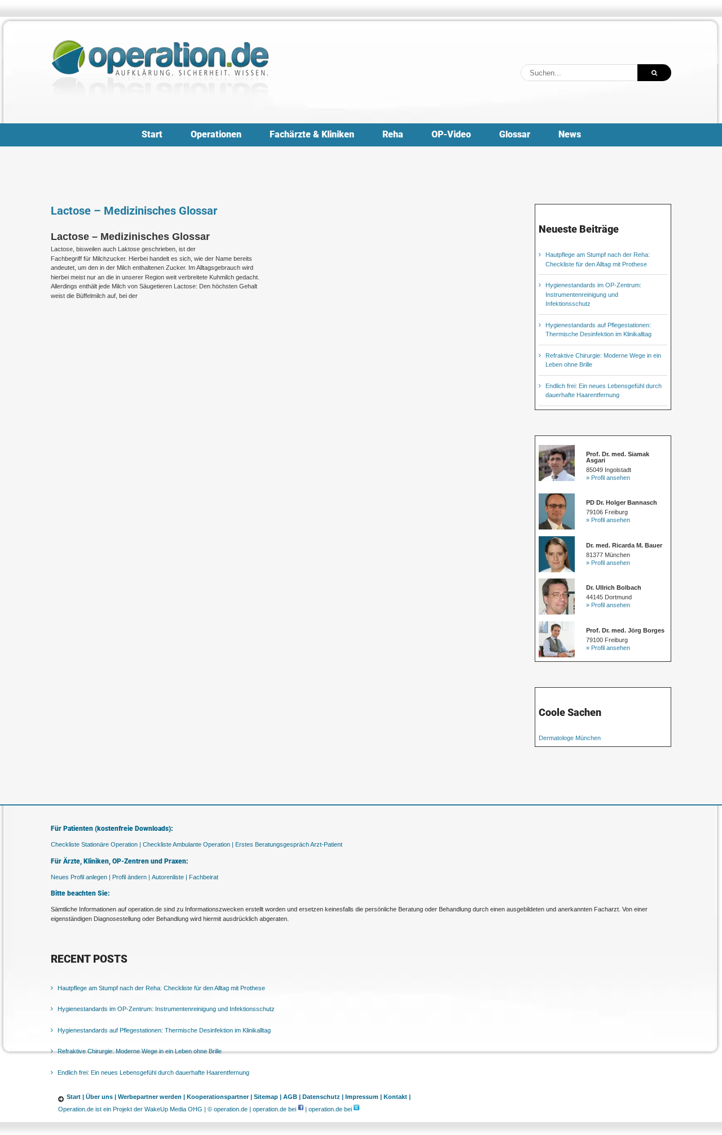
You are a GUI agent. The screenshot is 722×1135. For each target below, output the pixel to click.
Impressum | (363, 1096)
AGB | (292, 1096)
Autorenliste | (169, 877)
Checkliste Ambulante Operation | (188, 844)
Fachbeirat (203, 877)
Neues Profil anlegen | (81, 877)
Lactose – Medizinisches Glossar (134, 210)
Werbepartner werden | (151, 1096)
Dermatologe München (570, 738)
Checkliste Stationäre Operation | (96, 844)
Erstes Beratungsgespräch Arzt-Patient (288, 844)
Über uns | (101, 1096)
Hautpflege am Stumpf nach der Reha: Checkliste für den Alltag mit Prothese (161, 988)
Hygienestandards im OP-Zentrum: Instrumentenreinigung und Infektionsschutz (593, 294)
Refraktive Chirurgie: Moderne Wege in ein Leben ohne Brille (140, 1051)
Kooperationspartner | (219, 1096)
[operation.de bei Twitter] (356, 1109)
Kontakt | (397, 1096)
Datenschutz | (323, 1096)
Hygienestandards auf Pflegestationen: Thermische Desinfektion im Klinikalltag (164, 1030)
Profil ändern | (131, 877)
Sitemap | (267, 1096)
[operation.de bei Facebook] (300, 1109)
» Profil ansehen (608, 477)
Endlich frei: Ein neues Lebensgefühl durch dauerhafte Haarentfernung (153, 1072)
